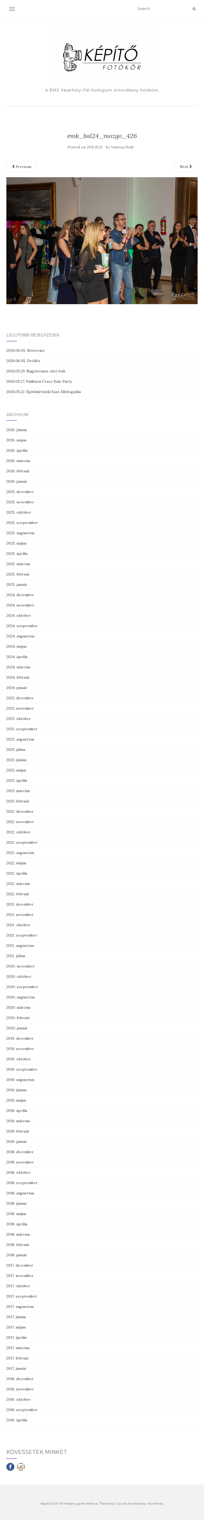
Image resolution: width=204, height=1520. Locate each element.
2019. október (18, 1059)
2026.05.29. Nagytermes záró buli (35, 371)
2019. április (16, 1110)
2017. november (19, 1275)
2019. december (20, 1038)
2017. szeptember (21, 1296)
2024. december (20, 594)
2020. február (18, 1017)
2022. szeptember (22, 842)
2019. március (18, 1121)
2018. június (16, 1203)
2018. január (16, 1255)
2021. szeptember (21, 935)
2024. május (16, 646)
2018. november (20, 1162)
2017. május (16, 1327)
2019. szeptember (22, 1069)
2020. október (18, 976)
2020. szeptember (22, 986)
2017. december (19, 1265)
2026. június (16, 429)
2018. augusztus (20, 1193)
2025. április (17, 553)
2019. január (16, 1141)
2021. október (18, 925)
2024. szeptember (22, 625)
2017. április (16, 1337)
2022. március (18, 883)
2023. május (16, 770)
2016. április (16, 1420)
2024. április (17, 656)
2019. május (16, 1100)
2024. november (20, 605)
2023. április (16, 780)
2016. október (18, 1399)
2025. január (16, 584)
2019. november (20, 1048)
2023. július (16, 749)
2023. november (20, 708)
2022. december (20, 811)
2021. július (15, 955)
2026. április (17, 450)
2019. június (16, 1090)
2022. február (17, 894)
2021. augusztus (20, 945)
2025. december (20, 491)
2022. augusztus (20, 852)
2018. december (20, 1151)
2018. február (17, 1244)
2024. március (18, 667)
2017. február (17, 1358)
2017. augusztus (20, 1306)
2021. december (19, 904)
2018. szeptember (22, 1182)
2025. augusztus (20, 533)
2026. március (18, 460)
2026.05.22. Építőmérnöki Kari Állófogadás (43, 391)
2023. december (20, 698)
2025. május (16, 543)
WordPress (155, 1503)
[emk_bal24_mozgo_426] (102, 240)
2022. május (16, 863)
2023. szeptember (22, 729)
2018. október (18, 1172)
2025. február (18, 574)
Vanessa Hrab (122, 147)
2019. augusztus (20, 1079)
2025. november (20, 502)
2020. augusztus (20, 997)
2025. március (18, 564)
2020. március (18, 1007)
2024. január (16, 687)
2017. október (18, 1286)
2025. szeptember (22, 522)
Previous (23, 166)
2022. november (20, 821)
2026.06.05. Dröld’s (23, 360)
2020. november (20, 966)
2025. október (18, 512)
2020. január (17, 1028)
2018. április (16, 1224)
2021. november (20, 914)
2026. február (18, 471)
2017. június (16, 1316)
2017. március (17, 1347)
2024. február (18, 677)
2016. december (20, 1378)
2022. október (18, 832)
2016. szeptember (22, 1409)
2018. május (16, 1213)
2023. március (18, 790)
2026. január (16, 481)
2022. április (16, 873)
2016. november (20, 1389)
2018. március (18, 1234)
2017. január (16, 1368)
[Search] (194, 9)
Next (184, 166)
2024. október (18, 615)
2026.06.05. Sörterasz (25, 350)
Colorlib (121, 1503)
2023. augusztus (20, 739)
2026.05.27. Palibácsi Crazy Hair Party (39, 381)
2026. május (16, 440)
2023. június (16, 759)
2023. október (18, 718)
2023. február (17, 801)
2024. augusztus (20, 636)
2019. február (17, 1131)
